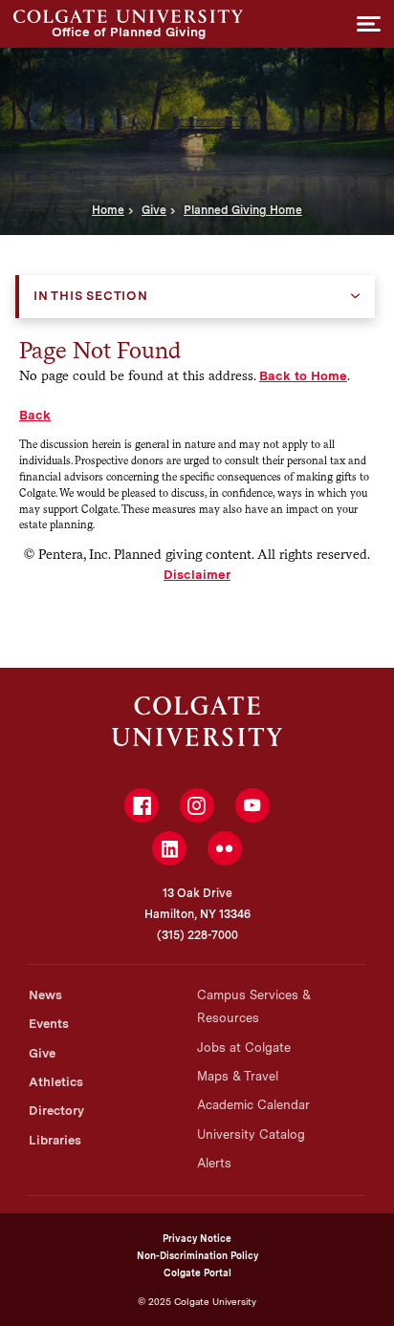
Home (108, 210)
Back (35, 414)
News (45, 995)
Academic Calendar (253, 1105)
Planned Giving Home (243, 210)
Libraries (55, 1140)
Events (49, 1023)
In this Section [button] (90, 296)
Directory (56, 1110)
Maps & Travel (237, 1076)
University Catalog (251, 1134)
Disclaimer (197, 574)
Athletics (56, 1082)
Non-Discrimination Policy (197, 1255)
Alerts (214, 1163)
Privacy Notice (197, 1238)
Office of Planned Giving (128, 16)
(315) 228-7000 (197, 935)
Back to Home (303, 375)
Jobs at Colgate (244, 1047)
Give (154, 210)
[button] (369, 24)
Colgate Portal (197, 1272)
